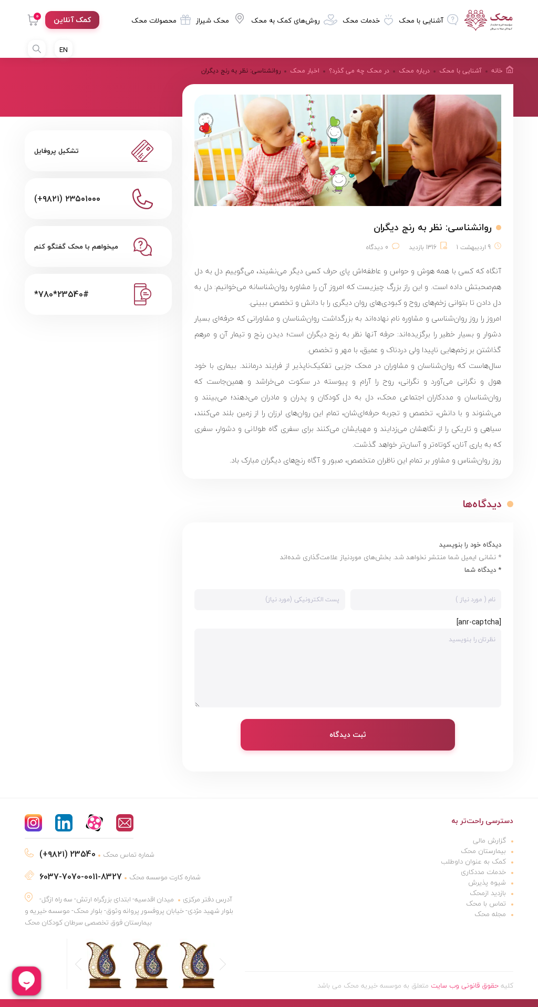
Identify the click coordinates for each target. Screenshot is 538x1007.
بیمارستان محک (483, 851)
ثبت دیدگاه (347, 734)
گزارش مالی (489, 840)
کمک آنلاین (72, 19)
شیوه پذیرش (487, 882)
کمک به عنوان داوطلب (473, 861)
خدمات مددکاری (483, 872)
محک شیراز (212, 20)
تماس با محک (486, 903)
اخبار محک (304, 70)
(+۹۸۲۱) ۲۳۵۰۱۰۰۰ (67, 198)
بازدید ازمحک (488, 893)
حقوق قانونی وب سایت (465, 985)
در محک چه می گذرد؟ (359, 70)
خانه (497, 70)
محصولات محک (154, 20)
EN (63, 50)
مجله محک (490, 914)
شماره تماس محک (96, 854)
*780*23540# (61, 294)
